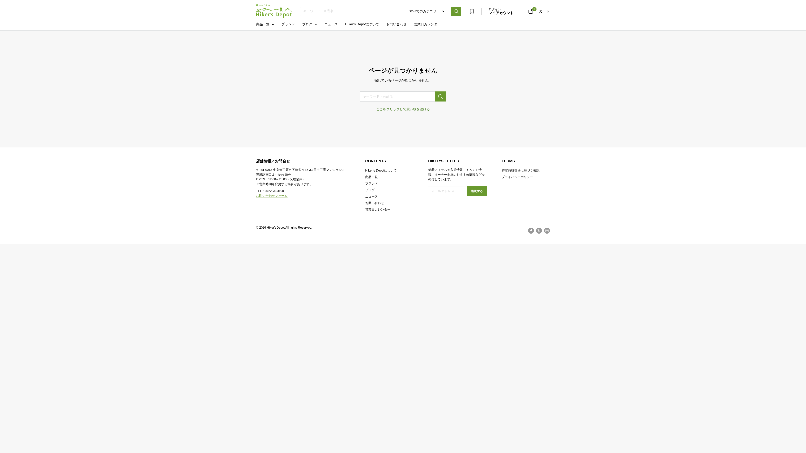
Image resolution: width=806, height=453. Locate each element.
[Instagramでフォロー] (547, 231)
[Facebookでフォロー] (531, 231)
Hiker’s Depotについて (362, 24)
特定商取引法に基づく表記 (520, 170)
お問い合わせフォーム (272, 195)
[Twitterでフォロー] (539, 231)
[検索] (456, 11)
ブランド (288, 24)
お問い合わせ (396, 24)
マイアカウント (501, 13)
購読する (477, 191)
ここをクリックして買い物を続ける (403, 109)
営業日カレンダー (377, 209)
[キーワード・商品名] (440, 96)
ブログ (307, 24)
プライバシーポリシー (517, 177)
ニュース (331, 24)
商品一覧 (263, 24)
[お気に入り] (472, 11)
